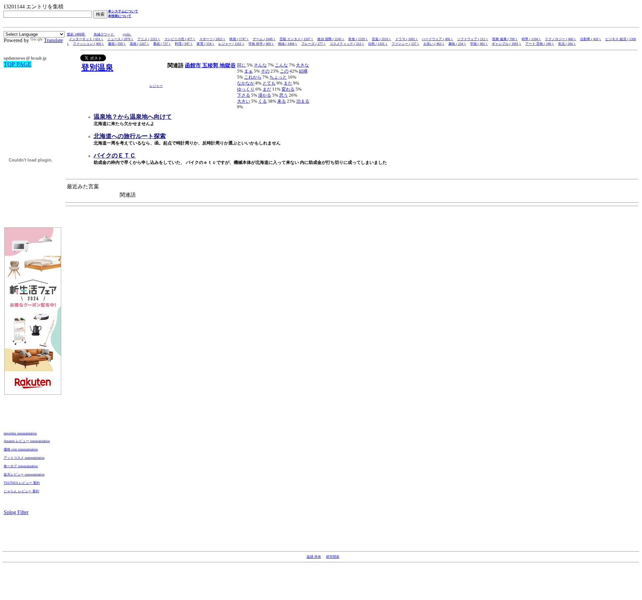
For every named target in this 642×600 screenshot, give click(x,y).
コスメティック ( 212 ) (347, 43)
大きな (302, 65)
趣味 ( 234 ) (457, 43)
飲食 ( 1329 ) (358, 39)
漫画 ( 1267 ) (139, 43)
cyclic (127, 34)
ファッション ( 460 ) (88, 43)
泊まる (302, 101)
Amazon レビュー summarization (27, 441)
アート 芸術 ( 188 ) (539, 43)
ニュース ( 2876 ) (120, 39)
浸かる (264, 95)
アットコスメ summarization (24, 458)
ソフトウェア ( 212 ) (472, 39)
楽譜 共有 (314, 557)
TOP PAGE (17, 64)
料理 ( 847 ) (184, 43)
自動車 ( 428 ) (590, 39)
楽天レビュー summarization (24, 474)
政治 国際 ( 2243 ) (330, 39)
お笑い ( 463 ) (433, 43)
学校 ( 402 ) (479, 43)
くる (262, 101)
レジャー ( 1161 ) (231, 43)
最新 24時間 (76, 34)
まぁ (248, 71)
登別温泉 (97, 67)
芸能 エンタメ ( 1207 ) (296, 39)
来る (281, 101)
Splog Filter (16, 512)
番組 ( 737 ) (162, 43)
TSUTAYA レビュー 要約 (22, 483)
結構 (303, 71)
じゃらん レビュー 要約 (21, 491)
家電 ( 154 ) (205, 43)
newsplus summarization (20, 433)
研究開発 (332, 557)
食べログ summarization (21, 466)
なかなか (245, 83)
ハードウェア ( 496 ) (437, 39)
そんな (260, 65)
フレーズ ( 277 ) (313, 43)
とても (269, 83)
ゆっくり (245, 89)
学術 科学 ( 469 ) (261, 43)
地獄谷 (228, 65)
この (284, 71)
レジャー (156, 86)
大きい (243, 101)
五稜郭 (211, 65)
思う (283, 95)
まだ (266, 89)
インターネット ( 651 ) (86, 39)
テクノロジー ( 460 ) (560, 39)
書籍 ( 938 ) (117, 43)
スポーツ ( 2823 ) (212, 39)
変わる (288, 89)
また (288, 83)
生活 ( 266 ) (567, 43)
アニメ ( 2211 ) (148, 39)
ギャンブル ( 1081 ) (506, 43)
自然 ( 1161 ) (378, 43)
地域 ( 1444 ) (287, 43)
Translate (53, 40)
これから (252, 77)
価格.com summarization (21, 449)
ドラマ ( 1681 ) (406, 39)
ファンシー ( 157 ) (405, 43)
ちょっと (278, 77)
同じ (241, 65)
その (265, 71)
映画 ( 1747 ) (239, 39)
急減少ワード (104, 34)
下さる (243, 95)
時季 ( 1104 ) (531, 39)
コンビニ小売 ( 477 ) (179, 39)
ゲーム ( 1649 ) (264, 39)
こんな (281, 65)
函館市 (193, 65)
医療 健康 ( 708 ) (505, 39)
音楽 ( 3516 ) (381, 39)
